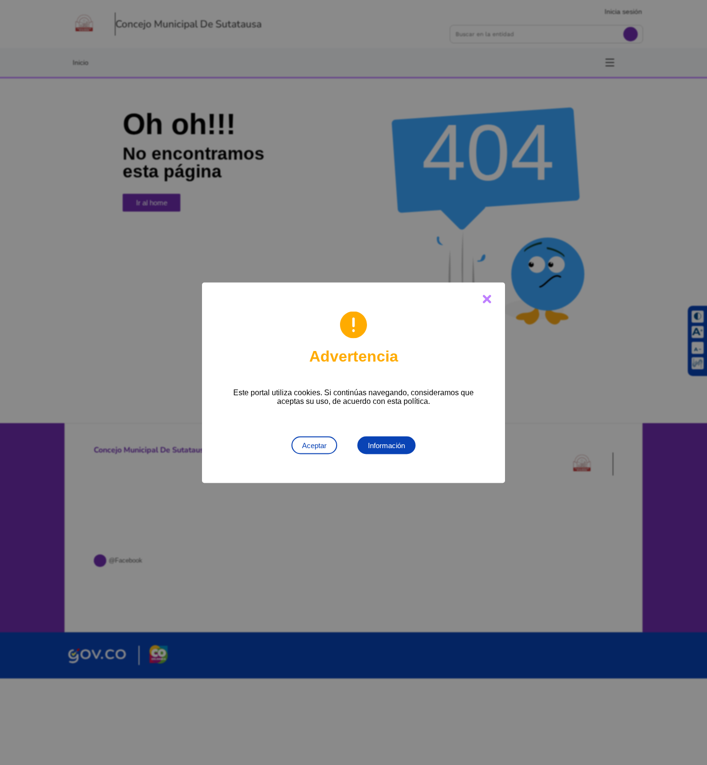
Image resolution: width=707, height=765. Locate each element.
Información (386, 445)
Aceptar (314, 445)
